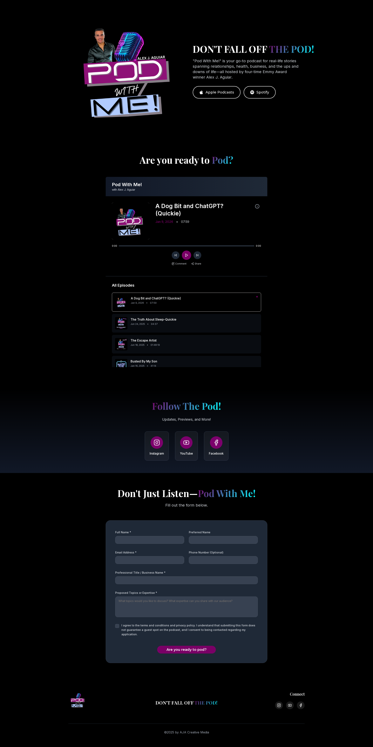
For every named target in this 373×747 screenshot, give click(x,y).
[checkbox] (117, 626)
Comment (180, 263)
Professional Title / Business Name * (140, 572)
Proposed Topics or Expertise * (136, 592)
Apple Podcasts (220, 92)
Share (198, 263)
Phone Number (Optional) (206, 552)
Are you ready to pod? (186, 650)
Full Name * (123, 532)
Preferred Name (199, 532)
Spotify (262, 92)
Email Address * (126, 552)
